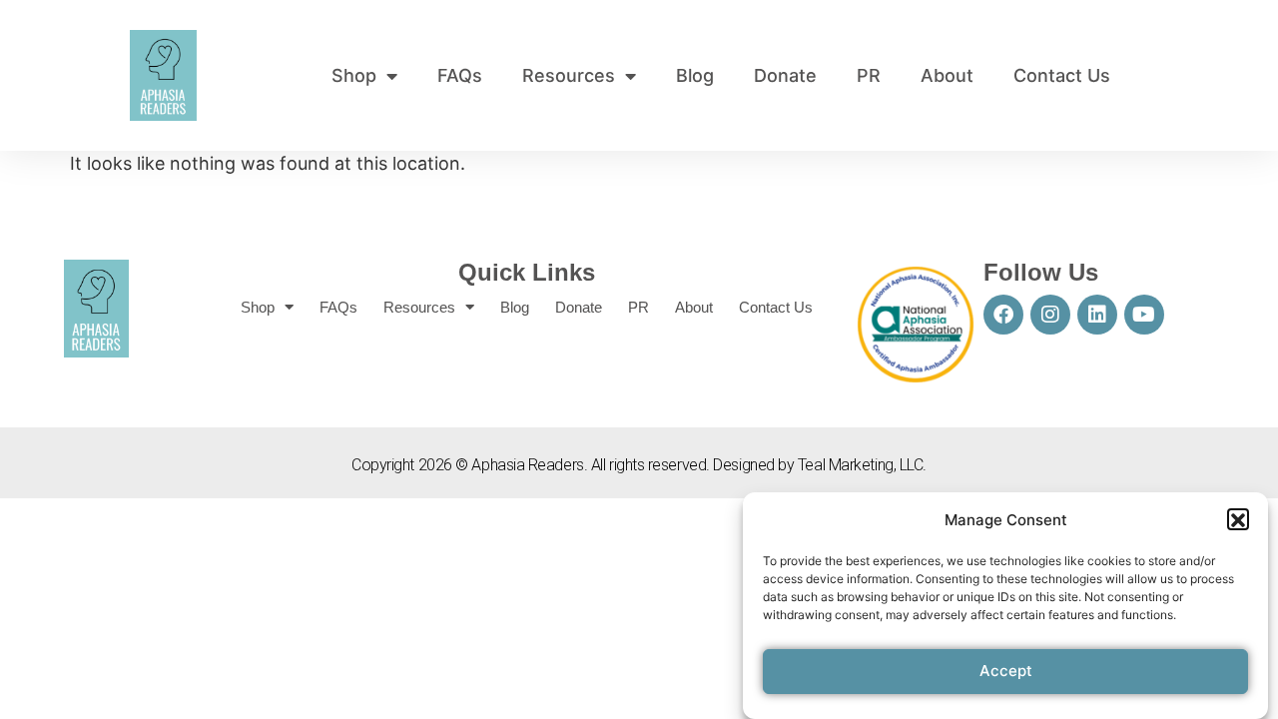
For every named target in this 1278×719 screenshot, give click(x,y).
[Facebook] (1003, 315)
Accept (1005, 671)
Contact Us (1061, 75)
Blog (695, 75)
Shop (353, 75)
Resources (568, 75)
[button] (1238, 520)
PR (869, 75)
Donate (785, 75)
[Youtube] (1144, 315)
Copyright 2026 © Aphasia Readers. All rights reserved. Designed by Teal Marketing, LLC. (639, 464)
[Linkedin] (1097, 315)
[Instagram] (1050, 315)
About (947, 75)
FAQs (459, 75)
